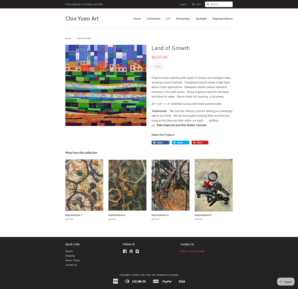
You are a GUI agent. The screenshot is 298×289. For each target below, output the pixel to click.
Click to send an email (192, 251)
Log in (183, 4)
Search (69, 251)
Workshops (183, 19)
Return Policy (72, 260)
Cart (198, 4)
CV (168, 19)
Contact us (71, 264)
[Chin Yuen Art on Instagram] (137, 251)
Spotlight (201, 19)
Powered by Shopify (167, 274)
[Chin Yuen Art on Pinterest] (131, 251)
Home (137, 19)
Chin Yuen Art (81, 18)
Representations (222, 19)
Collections (153, 19)
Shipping (70, 255)
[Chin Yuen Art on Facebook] (125, 251)
